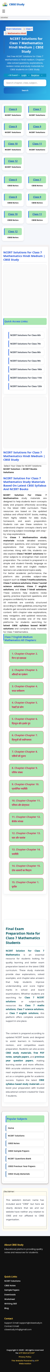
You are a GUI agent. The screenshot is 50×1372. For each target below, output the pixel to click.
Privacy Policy (25, 1357)
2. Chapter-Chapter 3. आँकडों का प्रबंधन (25, 672)
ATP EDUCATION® (27, 1353)
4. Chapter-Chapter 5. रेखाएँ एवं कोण (25, 705)
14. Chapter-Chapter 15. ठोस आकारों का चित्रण (26, 868)
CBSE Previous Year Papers (21, 1166)
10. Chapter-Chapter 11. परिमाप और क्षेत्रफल (26, 803)
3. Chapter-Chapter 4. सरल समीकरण (25, 688)
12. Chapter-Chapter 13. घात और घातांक (26, 835)
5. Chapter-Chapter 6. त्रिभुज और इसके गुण (25, 721)
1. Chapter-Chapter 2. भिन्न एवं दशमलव (25, 656)
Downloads (10, 1294)
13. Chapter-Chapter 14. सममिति (26, 852)
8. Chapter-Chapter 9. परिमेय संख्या (25, 770)
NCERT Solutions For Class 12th (26, 386)
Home (11, 1128)
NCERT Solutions (16, 1135)
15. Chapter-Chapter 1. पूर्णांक (25, 884)
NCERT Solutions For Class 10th (26, 369)
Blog (6, 1308)
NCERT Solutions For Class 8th (25, 352)
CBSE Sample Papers (18, 1151)
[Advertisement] (25, 290)
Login (24, 75)
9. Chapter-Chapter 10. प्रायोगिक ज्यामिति (25, 786)
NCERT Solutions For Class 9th (25, 360)
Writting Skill (10, 1303)
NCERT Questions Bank (19, 1158)
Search (25, 90)
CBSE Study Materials (19, 1174)
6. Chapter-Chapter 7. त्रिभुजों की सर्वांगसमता (25, 737)
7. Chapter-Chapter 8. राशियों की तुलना (25, 754)
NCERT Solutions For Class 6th (25, 335)
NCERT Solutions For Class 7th (25, 343)
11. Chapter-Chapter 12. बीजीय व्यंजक (26, 819)
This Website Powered (21, 1360)
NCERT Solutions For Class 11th (26, 377)
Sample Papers (11, 1290)
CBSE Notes (14, 1143)
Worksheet (9, 1299)
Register (35, 75)
